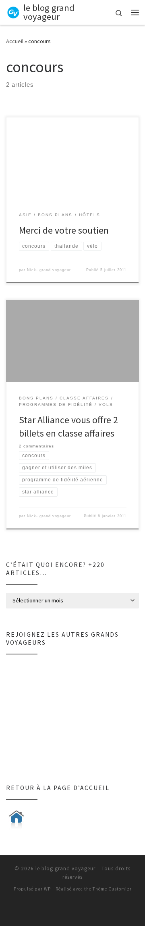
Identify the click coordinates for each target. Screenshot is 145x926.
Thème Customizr (112, 889)
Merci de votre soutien (64, 230)
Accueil (14, 41)
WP (47, 889)
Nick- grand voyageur (49, 270)
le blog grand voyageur (65, 868)
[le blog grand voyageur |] (13, 11)
